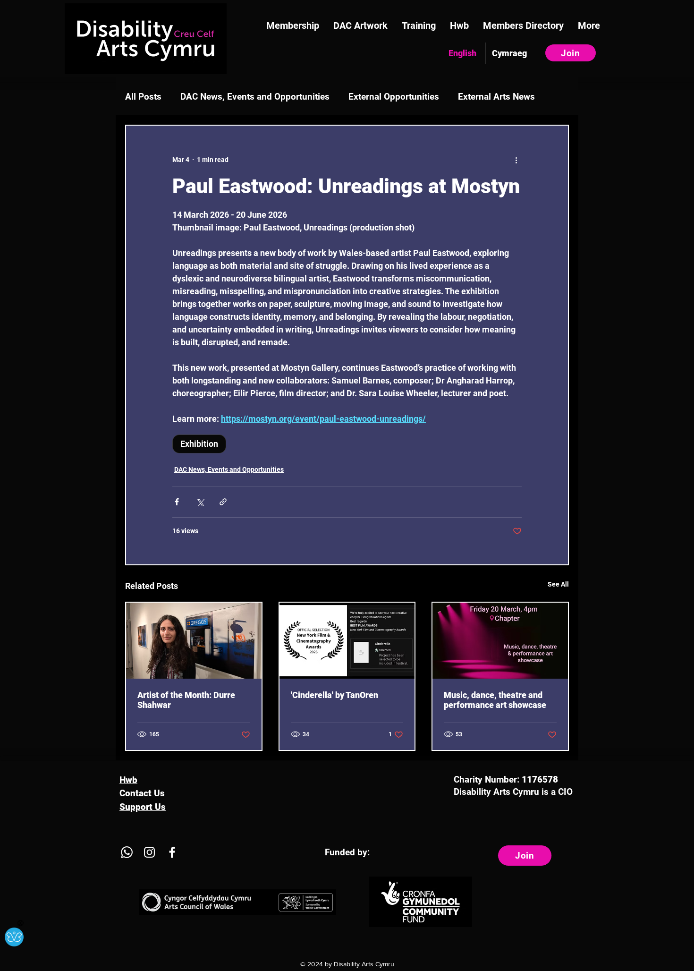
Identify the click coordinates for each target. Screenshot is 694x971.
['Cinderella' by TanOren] (347, 641)
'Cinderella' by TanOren (334, 695)
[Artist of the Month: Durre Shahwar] (194, 641)
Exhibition (199, 444)
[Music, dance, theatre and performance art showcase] (500, 641)
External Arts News (496, 96)
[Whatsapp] (126, 852)
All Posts (143, 96)
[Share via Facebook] (176, 501)
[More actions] (516, 159)
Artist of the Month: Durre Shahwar (186, 700)
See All (558, 584)
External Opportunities (393, 96)
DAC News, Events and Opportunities (255, 96)
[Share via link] (223, 501)
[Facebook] (172, 852)
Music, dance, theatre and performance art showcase (495, 700)
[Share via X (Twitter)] (199, 501)
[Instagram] (149, 852)
